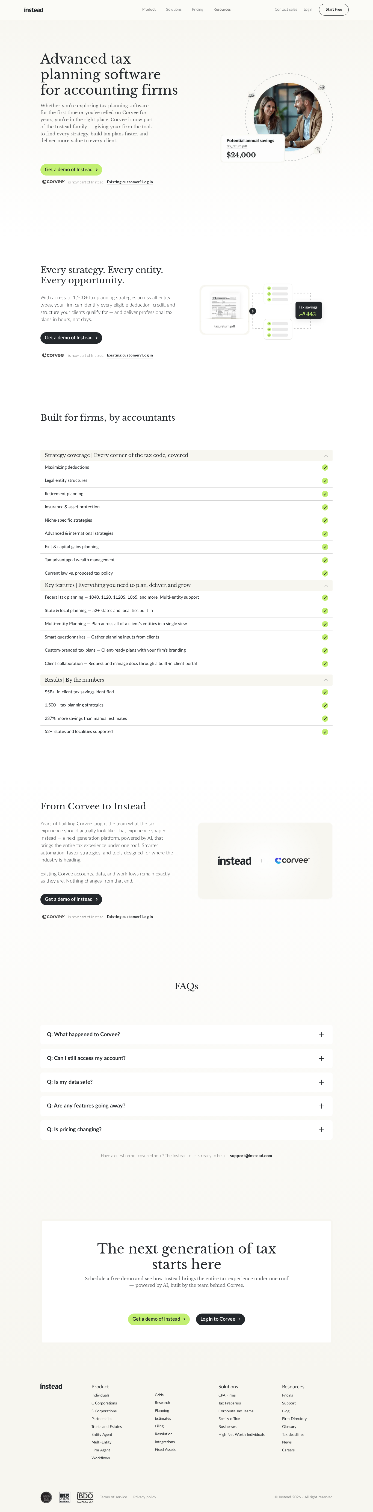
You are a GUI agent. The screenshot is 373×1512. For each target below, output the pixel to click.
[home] (33, 9)
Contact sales (286, 9)
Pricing (197, 9)
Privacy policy (144, 1497)
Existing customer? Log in (130, 181)
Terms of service (113, 1497)
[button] (149, 10)
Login (308, 9)
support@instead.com (251, 1155)
